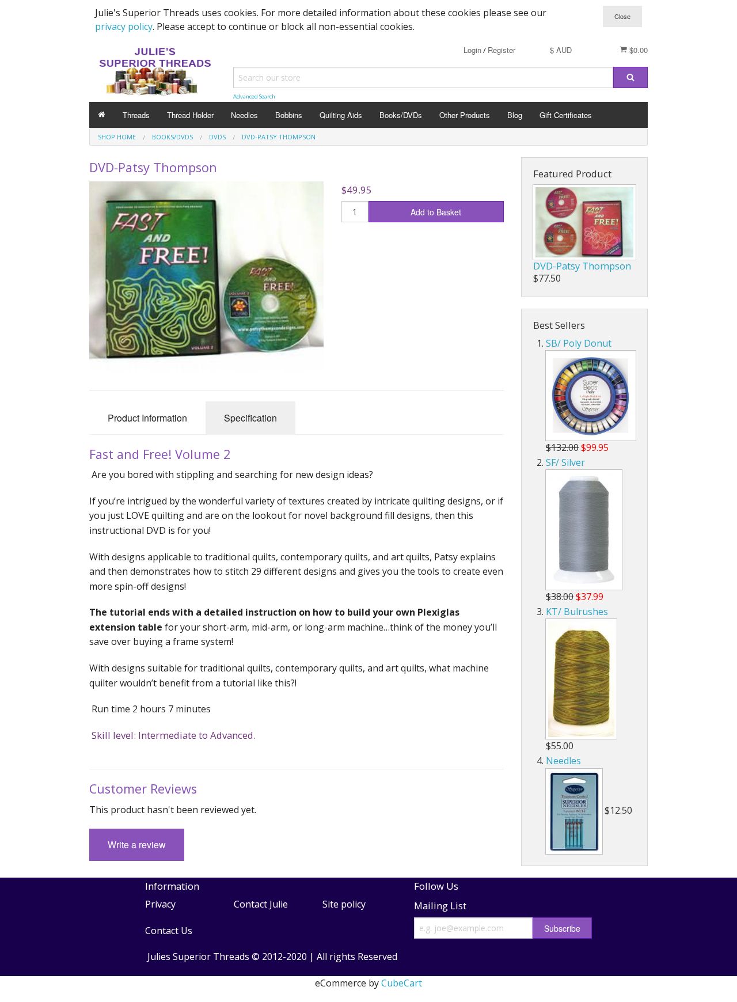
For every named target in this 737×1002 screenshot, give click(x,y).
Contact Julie (261, 904)
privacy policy (124, 26)
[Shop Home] (101, 115)
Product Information (147, 417)
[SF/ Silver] (584, 530)
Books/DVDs (400, 114)
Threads (136, 114)
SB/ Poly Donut (578, 343)
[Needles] (574, 811)
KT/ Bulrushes (577, 611)
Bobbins (288, 114)
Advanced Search (254, 96)
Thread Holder (190, 114)
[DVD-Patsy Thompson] (584, 222)
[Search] (630, 77)
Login (472, 49)
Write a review (137, 844)
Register (501, 49)
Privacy (160, 904)
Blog (514, 114)
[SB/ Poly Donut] (591, 396)
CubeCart (401, 983)
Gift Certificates (566, 114)
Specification (250, 417)
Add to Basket (436, 212)
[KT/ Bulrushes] (581, 679)
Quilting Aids (341, 114)
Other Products (464, 114)
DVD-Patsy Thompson (279, 136)
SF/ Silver (565, 462)
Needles (244, 114)
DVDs (217, 136)
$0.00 (637, 49)
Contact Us (168, 930)
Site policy (344, 904)
